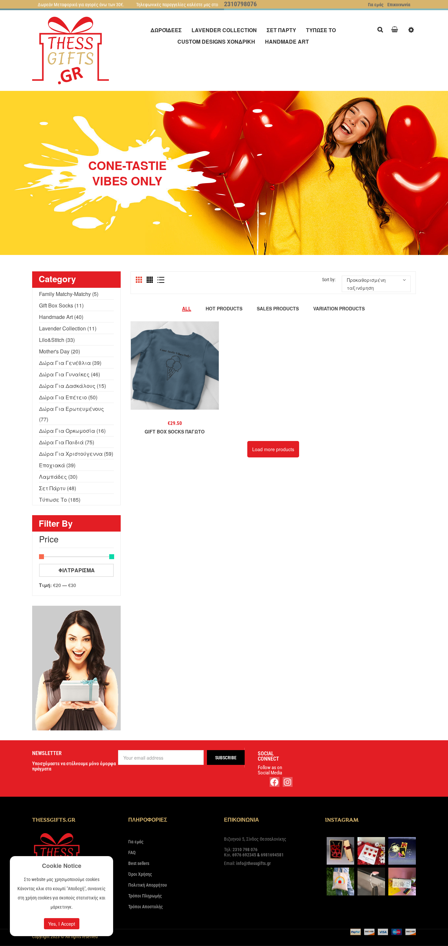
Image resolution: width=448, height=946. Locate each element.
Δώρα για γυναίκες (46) (69, 374)
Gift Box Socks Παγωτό (175, 431)
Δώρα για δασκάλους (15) (72, 385)
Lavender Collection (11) (67, 328)
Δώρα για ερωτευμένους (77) (71, 414)
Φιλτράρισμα (76, 570)
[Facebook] (274, 782)
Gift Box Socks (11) (61, 305)
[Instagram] (288, 782)
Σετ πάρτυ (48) (57, 488)
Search (381, 28)
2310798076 (240, 4)
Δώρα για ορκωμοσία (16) (72, 430)
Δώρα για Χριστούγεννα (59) (76, 453)
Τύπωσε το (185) (59, 499)
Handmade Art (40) (61, 317)
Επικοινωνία (398, 4)
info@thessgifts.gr (253, 863)
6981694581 (272, 854)
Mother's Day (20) (59, 351)
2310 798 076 (245, 849)
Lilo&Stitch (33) (57, 340)
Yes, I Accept (61, 923)
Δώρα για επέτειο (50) (68, 397)
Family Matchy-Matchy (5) (68, 294)
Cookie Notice (61, 865)
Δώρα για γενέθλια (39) (70, 363)
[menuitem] (166, 30)
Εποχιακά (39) (57, 465)
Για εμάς (375, 4)
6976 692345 (244, 854)
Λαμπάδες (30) (58, 476)
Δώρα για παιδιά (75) (66, 442)
